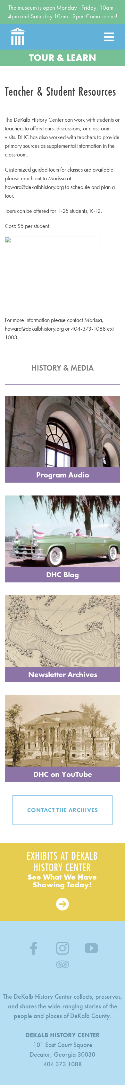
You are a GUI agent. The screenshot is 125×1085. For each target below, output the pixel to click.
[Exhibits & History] (62, 882)
